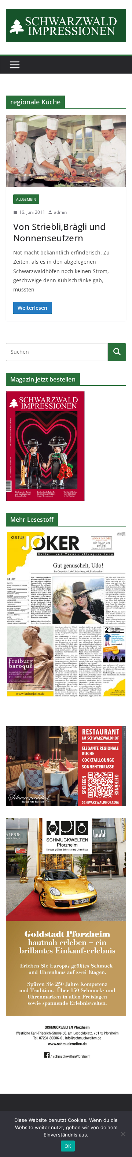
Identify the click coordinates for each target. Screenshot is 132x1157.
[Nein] (122, 1134)
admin (60, 212)
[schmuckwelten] (66, 822)
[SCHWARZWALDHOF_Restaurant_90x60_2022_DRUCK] (66, 730)
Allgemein (26, 199)
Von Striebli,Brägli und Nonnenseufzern (59, 232)
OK (68, 1146)
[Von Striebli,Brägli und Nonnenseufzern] (66, 151)
